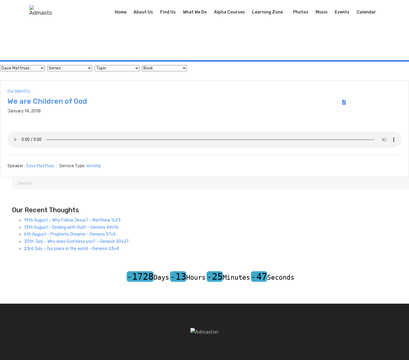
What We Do (195, 12)
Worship (93, 165)
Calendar (366, 12)
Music (322, 12)
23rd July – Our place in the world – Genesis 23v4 (71, 248)
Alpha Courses (229, 12)
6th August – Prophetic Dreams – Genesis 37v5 (70, 234)
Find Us (168, 12)
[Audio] (343, 101)
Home (120, 12)
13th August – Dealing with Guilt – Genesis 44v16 (71, 227)
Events (342, 12)
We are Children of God (47, 101)
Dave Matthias (40, 165)
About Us (143, 12)
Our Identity (19, 91)
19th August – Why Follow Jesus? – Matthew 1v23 (72, 220)
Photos (300, 12)
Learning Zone (267, 12)
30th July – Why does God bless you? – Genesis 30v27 (76, 241)
